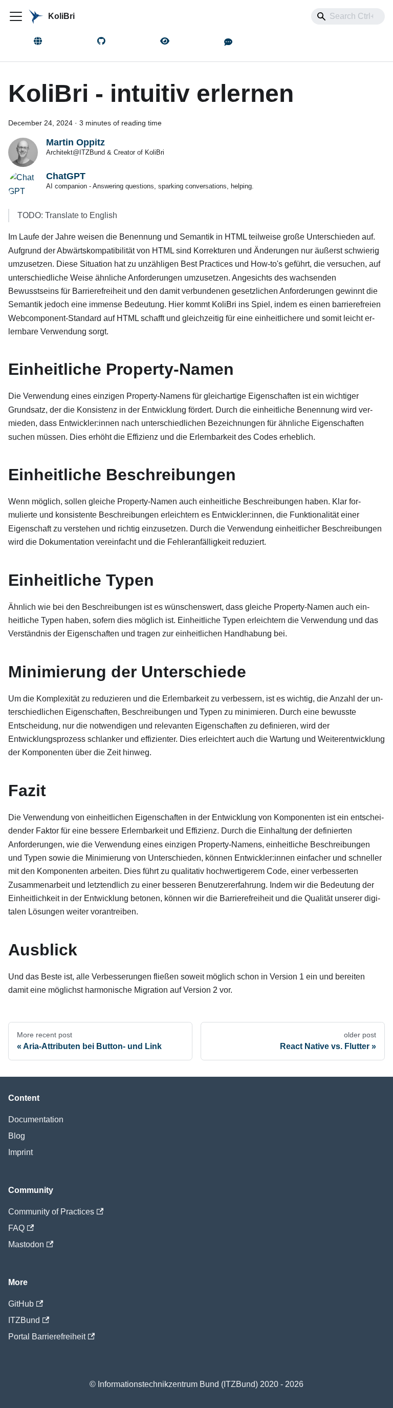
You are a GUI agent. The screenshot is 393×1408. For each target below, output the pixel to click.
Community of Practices (51, 1211)
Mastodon (26, 1244)
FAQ (16, 1228)
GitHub (21, 1303)
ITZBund (24, 1320)
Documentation (35, 1119)
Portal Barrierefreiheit (46, 1336)
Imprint (20, 1152)
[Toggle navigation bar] (16, 16)
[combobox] (348, 16)
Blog (16, 1136)
